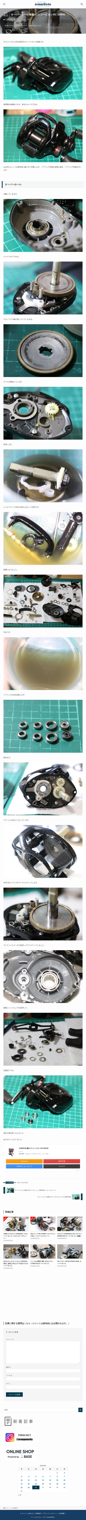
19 (36, 1484)
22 (57, 1484)
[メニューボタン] (4, 4)
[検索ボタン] (82, 4)
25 (29, 1487)
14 (50, 1480)
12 (36, 1480)
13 (43, 1480)
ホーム (24, 1513)
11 (29, 1480)
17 (21, 1484)
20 (43, 1484)
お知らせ (30, 1513)
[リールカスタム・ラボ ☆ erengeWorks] (43, 4)
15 (57, 1480)
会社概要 (61, 1513)
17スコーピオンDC (21, 19)
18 (29, 1484)
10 (21, 1480)
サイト (8, 1383)
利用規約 (38, 1513)
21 (50, 1484)
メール (9, 1375)
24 (21, 1487)
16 (64, 1480)
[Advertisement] (43, 1297)
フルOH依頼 (9, 19)
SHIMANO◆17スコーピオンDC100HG (33, 1148)
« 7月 (19, 1495)
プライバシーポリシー (50, 1513)
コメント (10, 1339)
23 (64, 1484)
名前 (8, 1367)
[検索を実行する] (80, 1410)
